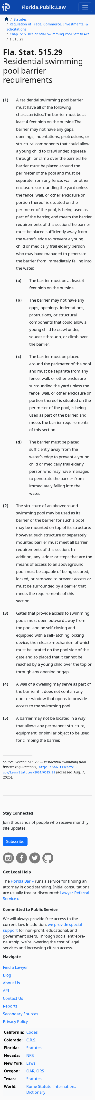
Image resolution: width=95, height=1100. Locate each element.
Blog (7, 975)
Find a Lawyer (15, 967)
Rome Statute (38, 1086)
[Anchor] (37, 268)
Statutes (20, 19)
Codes (32, 1032)
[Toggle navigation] (85, 7)
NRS (30, 1055)
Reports (10, 1006)
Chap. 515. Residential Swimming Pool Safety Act (49, 34)
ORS (40, 1071)
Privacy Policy (15, 1021)
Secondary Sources (20, 1013)
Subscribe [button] (15, 841)
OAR (30, 1071)
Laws (31, 1063)
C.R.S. (31, 1040)
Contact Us (13, 998)
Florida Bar (21, 881)
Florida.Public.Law (43, 7)
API (6, 990)
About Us (11, 982)
